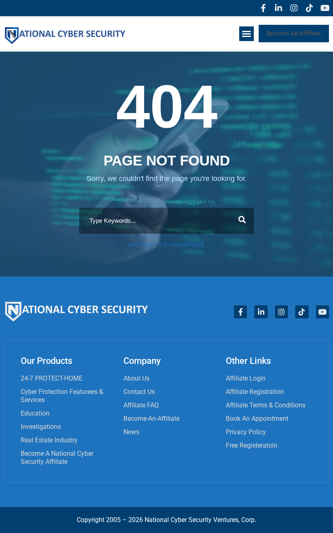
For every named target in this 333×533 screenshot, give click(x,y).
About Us (136, 378)
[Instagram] (294, 8)
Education (35, 413)
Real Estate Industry (49, 440)
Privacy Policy (246, 432)
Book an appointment (257, 418)
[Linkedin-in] (279, 8)
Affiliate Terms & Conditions (265, 405)
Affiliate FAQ (141, 405)
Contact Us (139, 392)
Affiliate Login (246, 378)
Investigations (41, 427)
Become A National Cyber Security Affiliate (57, 458)
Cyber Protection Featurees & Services (62, 396)
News (131, 432)
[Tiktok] (309, 8)
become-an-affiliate (151, 418)
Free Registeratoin (251, 445)
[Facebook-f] (263, 8)
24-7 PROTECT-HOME (51, 378)
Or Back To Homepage (166, 244)
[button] (246, 33)
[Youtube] (325, 8)
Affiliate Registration (255, 392)
